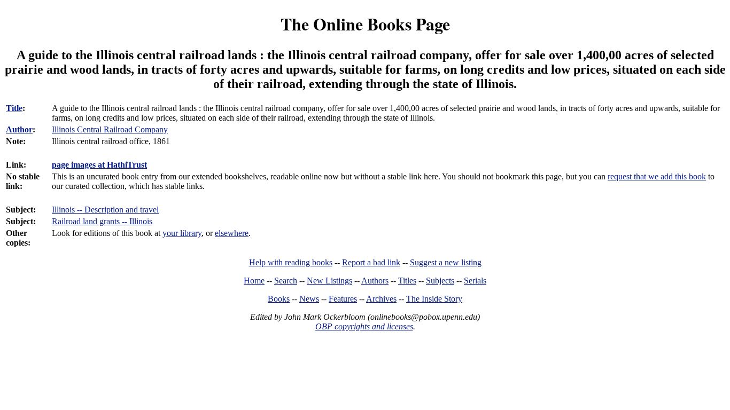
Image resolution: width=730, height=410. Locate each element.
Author (19, 129)
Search (285, 280)
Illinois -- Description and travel (105, 209)
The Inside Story (434, 298)
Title (14, 108)
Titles (407, 280)
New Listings (329, 280)
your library (181, 233)
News (309, 298)
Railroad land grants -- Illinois (102, 221)
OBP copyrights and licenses (364, 326)
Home (254, 280)
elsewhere (231, 233)
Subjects (440, 280)
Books (279, 298)
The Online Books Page (365, 23)
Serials (475, 280)
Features (343, 298)
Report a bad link (371, 262)
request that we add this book (657, 176)
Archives (381, 298)
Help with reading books (290, 262)
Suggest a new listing (446, 262)
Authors (375, 280)
